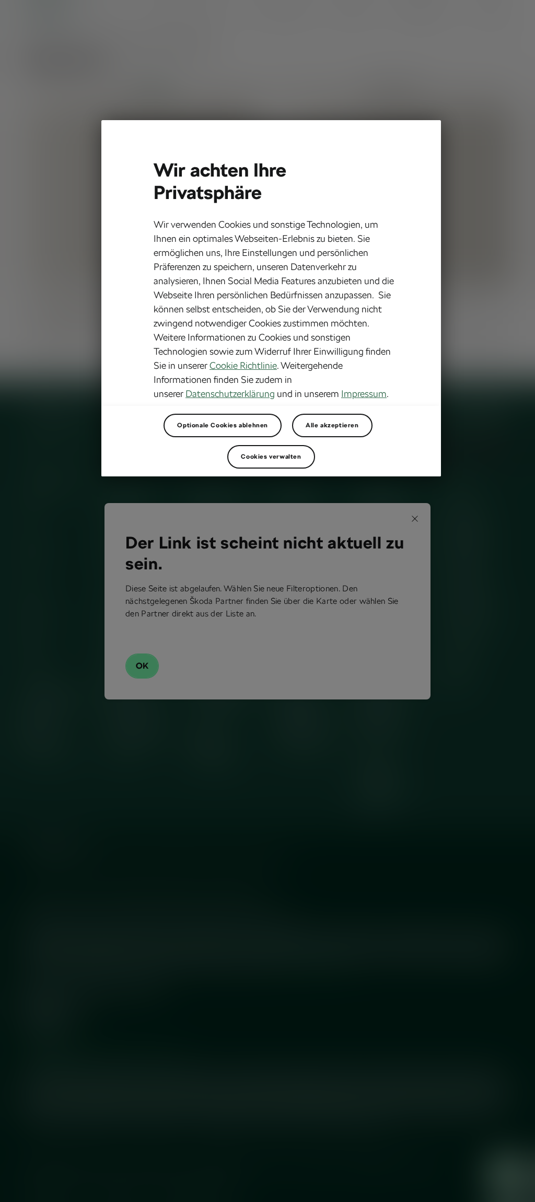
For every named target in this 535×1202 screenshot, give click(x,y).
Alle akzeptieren (332, 425)
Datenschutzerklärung (230, 393)
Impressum (364, 393)
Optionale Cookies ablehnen (222, 425)
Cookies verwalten (271, 456)
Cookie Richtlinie (243, 365)
